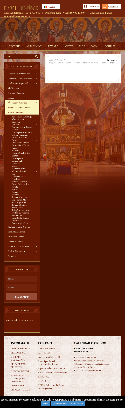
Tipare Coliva (17, 207)
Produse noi (18, 352)
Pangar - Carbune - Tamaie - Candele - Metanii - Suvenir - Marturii (20, 107)
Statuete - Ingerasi (19, 197)
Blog (82, 46)
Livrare (53, 46)
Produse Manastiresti (16, 251)
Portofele (15, 186)
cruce (22, 320)
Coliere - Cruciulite (20, 135)
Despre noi (15, 46)
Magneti (15, 166)
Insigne (15, 155)
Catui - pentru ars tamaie (22, 132)
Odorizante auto (19, 176)
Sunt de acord (77, 403)
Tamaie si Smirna (19, 205)
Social (95, 46)
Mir (13, 173)
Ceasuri (15, 129)
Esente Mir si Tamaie (21, 145)
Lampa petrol (17, 158)
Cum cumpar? (34, 46)
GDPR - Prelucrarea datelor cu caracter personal (51, 387)
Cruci (14, 140)
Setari (45, 403)
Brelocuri (16, 122)
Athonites (12, 256)
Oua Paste (16, 179)
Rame (14, 189)
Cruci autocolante (19, 137)
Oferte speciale (20, 348)
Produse (59, 59)
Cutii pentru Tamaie (20, 142)
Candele (15, 124)
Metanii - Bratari (19, 171)
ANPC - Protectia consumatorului (52, 372)
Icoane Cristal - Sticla (21, 153)
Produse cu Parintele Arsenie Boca (20, 214)
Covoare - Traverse (16, 92)
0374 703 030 (33, 12)
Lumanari (16, 163)
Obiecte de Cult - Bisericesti (20, 78)
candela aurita (12, 320)
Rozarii (15, 192)
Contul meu (93, 6)
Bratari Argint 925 (20, 223)
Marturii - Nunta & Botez (19, 226)
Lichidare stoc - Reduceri (18, 246)
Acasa (51, 59)
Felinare (15, 147)
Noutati (68, 46)
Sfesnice (15, 194)
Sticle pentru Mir (19, 199)
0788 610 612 (62, 368)
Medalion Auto (18, 168)
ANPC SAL (43, 376)
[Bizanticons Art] (22, 7)
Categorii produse (21, 66)
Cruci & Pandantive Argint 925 (20, 219)
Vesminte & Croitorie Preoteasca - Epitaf (17, 234)
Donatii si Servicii (15, 241)
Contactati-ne (20, 371)
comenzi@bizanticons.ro (17, 16)
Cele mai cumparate (18, 358)
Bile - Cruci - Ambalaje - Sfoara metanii (22, 118)
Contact (110, 46)
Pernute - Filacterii (19, 181)
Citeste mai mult (60, 403)
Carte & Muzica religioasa (19, 73)
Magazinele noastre (18, 365)
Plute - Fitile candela (20, 184)
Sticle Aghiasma (19, 202)
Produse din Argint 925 (18, 83)
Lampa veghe (17, 160)
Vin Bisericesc (14, 88)
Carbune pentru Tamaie (22, 127)
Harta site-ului (20, 389)
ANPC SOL (43, 380)
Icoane (11, 97)
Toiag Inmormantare (21, 210)
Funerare (15, 150)
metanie (29, 320)
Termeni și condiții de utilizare (18, 378)
